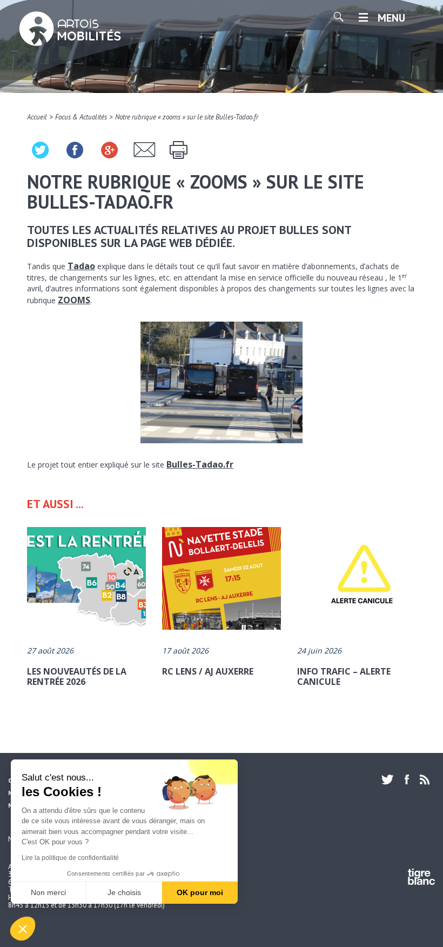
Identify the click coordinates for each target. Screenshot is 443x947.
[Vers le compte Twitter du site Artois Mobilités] (390, 779)
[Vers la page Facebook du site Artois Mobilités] (406, 779)
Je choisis (124, 892)
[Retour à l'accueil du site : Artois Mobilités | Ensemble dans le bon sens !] (70, 29)
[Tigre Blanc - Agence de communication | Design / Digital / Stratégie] (421, 878)
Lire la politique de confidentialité (70, 858)
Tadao (81, 266)
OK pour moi (200, 892)
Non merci (48, 892)
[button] (23, 929)
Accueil (37, 117)
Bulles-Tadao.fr (199, 464)
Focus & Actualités (81, 117)
